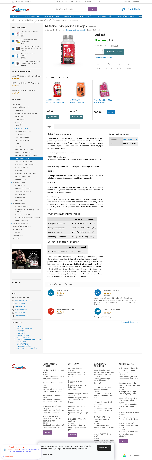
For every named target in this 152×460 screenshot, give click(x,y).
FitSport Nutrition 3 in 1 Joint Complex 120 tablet (23, 450)
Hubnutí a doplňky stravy (78, 394)
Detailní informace (102, 58)
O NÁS (58, 2)
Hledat (93, 9)
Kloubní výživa (20, 179)
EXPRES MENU (20, 197)
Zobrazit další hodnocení (129, 322)
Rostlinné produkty (22, 188)
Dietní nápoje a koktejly (24, 164)
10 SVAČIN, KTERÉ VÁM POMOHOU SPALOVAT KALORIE (102, 419)
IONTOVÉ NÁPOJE (22, 167)
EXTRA (18, 146)
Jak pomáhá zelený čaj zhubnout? (103, 403)
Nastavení (48, 454)
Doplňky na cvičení (22, 214)
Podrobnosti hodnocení (75, 30)
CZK (126, 2)
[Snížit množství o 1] (103, 53)
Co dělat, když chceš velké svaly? (53, 371)
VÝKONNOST (20, 119)
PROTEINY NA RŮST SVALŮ (25, 149)
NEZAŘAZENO (18, 235)
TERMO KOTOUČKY (24, 346)
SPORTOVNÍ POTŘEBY (21, 223)
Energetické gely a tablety (25, 173)
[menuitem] (16, 16)
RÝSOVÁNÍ (19, 122)
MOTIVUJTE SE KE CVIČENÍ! (129, 413)
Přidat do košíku (115, 52)
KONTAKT (88, 2)
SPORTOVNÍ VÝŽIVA (20, 128)
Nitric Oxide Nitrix (22, 137)
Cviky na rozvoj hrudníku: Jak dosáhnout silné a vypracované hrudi (128, 370)
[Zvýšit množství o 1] (103, 50)
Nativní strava (20, 194)
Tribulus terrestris (22, 140)
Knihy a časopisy (21, 220)
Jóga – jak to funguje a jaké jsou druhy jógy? (128, 399)
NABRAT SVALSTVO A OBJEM (26, 113)
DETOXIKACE (20, 185)
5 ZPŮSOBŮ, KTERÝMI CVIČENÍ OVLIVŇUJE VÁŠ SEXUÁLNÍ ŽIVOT (52, 419)
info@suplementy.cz (23, 300)
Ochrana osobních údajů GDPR (29, 340)
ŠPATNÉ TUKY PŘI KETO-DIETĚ (103, 435)
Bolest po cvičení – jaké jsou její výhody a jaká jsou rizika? (129, 385)
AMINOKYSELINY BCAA (23, 161)
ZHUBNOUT (19, 110)
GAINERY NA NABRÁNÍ (23, 152)
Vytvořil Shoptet (134, 455)
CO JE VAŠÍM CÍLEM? (21, 107)
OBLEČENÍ (16, 232)
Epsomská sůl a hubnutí (52, 396)
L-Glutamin (20, 134)
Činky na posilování (22, 206)
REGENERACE (20, 116)
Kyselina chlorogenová (77, 406)
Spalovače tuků (130, 139)
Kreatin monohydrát (76, 381)
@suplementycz (21, 316)
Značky (16, 238)
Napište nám (22, 342)
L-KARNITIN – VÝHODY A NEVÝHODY (77, 420)
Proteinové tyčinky (22, 176)
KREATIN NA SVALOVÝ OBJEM (26, 155)
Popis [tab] (49, 126)
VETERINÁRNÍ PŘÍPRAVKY (22, 226)
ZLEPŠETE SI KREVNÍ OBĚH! (52, 406)
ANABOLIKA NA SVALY (23, 131)
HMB (17, 143)
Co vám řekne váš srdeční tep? (53, 384)
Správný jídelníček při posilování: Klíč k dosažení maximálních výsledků (104, 372)
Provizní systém (23, 337)
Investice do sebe (75, 368)
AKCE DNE (16, 104)
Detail (110, 112)
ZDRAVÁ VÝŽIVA (19, 182)
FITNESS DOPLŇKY (19, 203)
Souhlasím (104, 448)
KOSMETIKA (17, 229)
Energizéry (19, 170)
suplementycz (21, 309)
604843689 (20, 303)
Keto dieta (19, 200)
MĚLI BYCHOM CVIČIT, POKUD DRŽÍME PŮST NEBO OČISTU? (129, 425)
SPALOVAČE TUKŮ (22, 158)
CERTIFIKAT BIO (22, 344)
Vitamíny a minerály (23, 191)
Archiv (47, 432)
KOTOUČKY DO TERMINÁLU (27, 348)
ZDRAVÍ (18, 125)
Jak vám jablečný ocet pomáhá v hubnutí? (102, 388)
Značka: (93, 30)
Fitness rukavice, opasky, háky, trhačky (27, 210)
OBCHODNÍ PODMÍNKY (73, 2)
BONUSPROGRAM (23, 335)
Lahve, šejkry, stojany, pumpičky (27, 217)
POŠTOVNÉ (21, 333)
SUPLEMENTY (20, 306)
